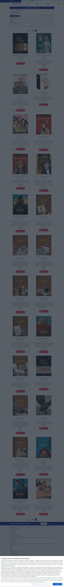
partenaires (8, 567)
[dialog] (32, 571)
